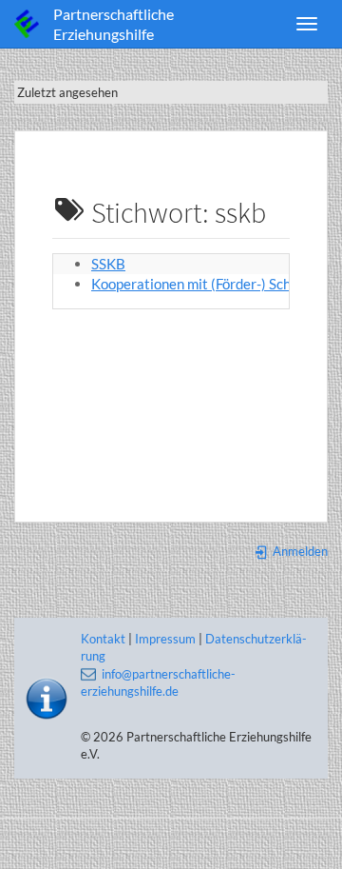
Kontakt (103, 638)
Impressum (165, 638)
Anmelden (299, 551)
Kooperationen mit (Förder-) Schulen (204, 283)
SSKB (108, 263)
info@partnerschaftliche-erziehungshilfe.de (158, 682)
